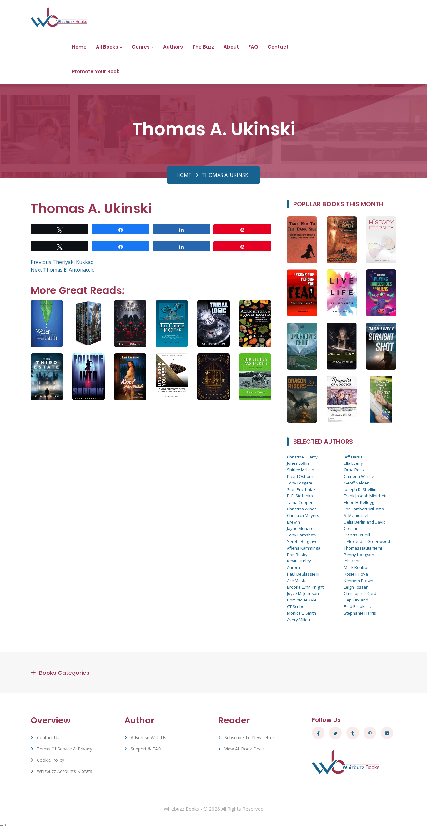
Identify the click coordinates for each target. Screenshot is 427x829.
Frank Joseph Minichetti (366, 496)
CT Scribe (295, 606)
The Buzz (203, 46)
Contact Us (48, 737)
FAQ (253, 46)
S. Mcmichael (356, 515)
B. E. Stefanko (300, 496)
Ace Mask (296, 580)
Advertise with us (148, 737)
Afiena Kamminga (303, 548)
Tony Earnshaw (301, 535)
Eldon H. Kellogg (359, 502)
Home (79, 46)
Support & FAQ (146, 749)
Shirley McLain (300, 470)
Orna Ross (354, 470)
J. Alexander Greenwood (367, 541)
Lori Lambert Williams (364, 509)
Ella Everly (353, 463)
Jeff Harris (353, 457)
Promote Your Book (95, 71)
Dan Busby (297, 554)
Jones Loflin (298, 463)
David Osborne (301, 476)
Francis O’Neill (357, 535)
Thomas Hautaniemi (363, 548)
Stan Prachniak (301, 489)
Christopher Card (360, 593)
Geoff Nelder (356, 483)
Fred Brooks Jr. (357, 606)
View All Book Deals (244, 749)
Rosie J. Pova (356, 574)
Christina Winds (302, 509)
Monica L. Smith (301, 613)
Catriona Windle (359, 476)
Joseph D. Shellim (360, 489)
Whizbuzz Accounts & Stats (64, 771)
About (231, 46)
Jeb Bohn (352, 561)
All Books (107, 46)
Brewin (293, 522)
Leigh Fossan (356, 587)
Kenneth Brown (358, 580)
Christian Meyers (303, 515)
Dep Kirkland (356, 600)
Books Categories (64, 673)
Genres (141, 46)
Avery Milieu (298, 619)
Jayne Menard (300, 528)
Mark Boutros (356, 567)
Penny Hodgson (359, 554)
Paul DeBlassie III (303, 574)
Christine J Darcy (302, 457)
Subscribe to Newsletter (249, 737)
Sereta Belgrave (302, 541)
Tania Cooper (300, 502)
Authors (173, 46)
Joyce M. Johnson (303, 593)
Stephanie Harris (360, 613)
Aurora (293, 567)
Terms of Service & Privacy (64, 749)
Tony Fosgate (299, 483)
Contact (278, 46)
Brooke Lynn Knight (305, 587)
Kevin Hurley (299, 561)
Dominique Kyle (302, 600)
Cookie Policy (50, 760)
